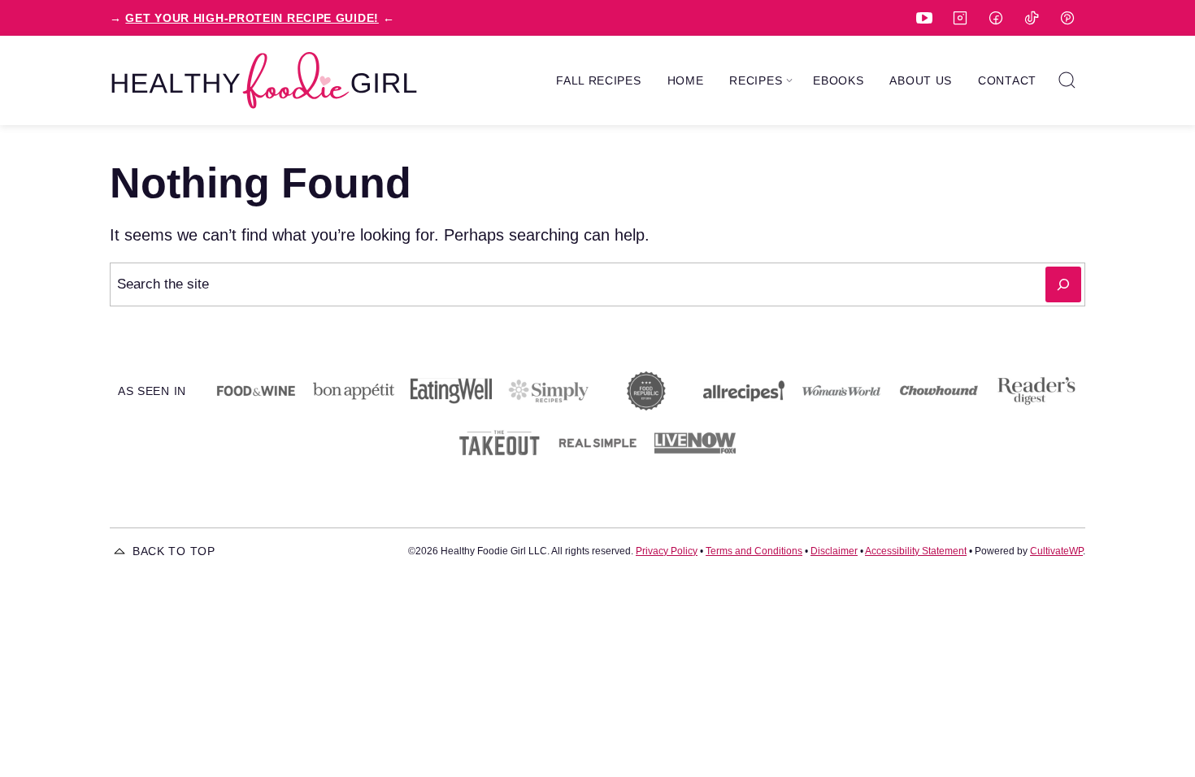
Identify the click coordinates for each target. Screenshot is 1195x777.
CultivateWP (1056, 551)
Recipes (755, 80)
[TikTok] (1031, 18)
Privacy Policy (666, 551)
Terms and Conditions (754, 551)
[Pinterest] (1067, 18)
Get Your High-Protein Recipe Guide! (252, 17)
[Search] (1067, 80)
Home (685, 80)
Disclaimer (834, 551)
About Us (920, 80)
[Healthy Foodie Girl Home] (264, 80)
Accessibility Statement (916, 551)
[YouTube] (924, 18)
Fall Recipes (598, 80)
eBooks (838, 80)
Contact (1007, 80)
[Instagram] (960, 18)
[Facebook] (996, 18)
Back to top (174, 551)
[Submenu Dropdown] (789, 80)
